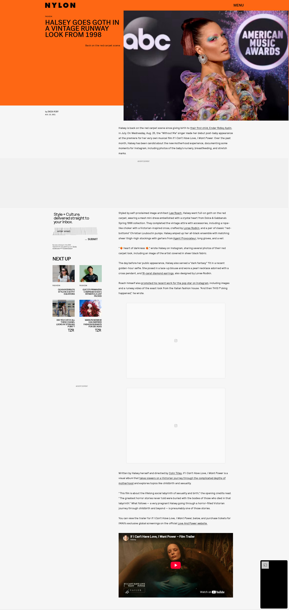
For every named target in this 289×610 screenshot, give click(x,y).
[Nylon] (60, 5)
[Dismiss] (284, 563)
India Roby (53, 111)
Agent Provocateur (184, 238)
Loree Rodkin (191, 227)
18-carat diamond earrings (158, 273)
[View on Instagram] (175, 340)
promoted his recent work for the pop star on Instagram (174, 282)
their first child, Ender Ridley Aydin (211, 127)
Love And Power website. (193, 523)
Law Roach (175, 212)
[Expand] (263, 563)
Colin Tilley (175, 472)
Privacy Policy (67, 248)
